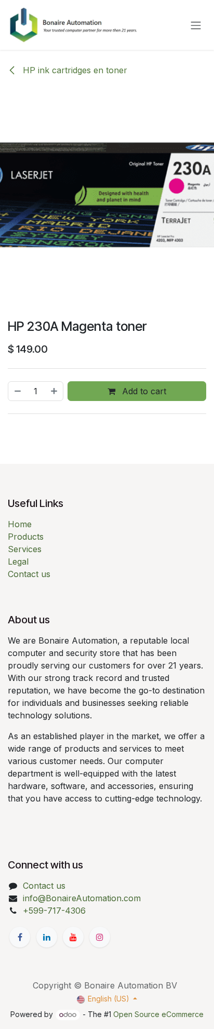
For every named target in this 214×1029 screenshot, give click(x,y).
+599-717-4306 (54, 910)
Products (26, 536)
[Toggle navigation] (195, 25)
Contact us (29, 574)
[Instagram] (99, 937)
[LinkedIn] (46, 937)
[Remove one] (17, 391)
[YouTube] (73, 937)
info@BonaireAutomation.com (82, 898)
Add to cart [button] (142, 391)
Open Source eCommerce (158, 1014)
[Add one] (54, 391)
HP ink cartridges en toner (73, 70)
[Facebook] (19, 937)
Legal (18, 561)
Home (20, 524)
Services (25, 549)
